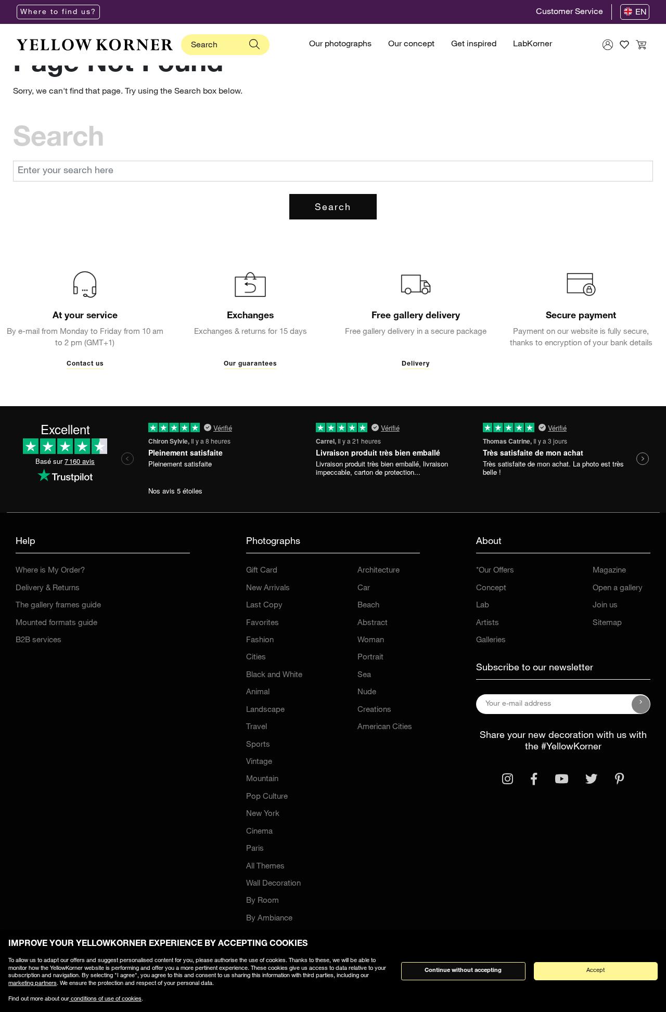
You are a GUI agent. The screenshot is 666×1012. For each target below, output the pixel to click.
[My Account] (607, 44)
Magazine (609, 571)
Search (333, 208)
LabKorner (532, 45)
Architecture (378, 571)
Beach (368, 605)
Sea (364, 675)
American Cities (384, 727)
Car (363, 588)
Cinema (259, 832)
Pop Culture (267, 797)
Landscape (265, 710)
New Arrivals (268, 588)
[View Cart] (641, 44)
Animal (258, 692)
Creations (374, 710)
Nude (366, 692)
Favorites (262, 623)
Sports (258, 745)
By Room (262, 901)
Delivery (416, 364)
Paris (255, 849)
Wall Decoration (273, 884)
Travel (256, 727)
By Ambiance (269, 919)
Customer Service (569, 12)
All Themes (265, 867)
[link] (95, 44)
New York (262, 814)
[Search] (254, 44)
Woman (370, 640)
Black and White (274, 675)
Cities (256, 657)
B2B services (38, 640)
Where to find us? (58, 12)
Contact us (85, 364)
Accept (595, 971)
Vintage (259, 762)
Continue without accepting (463, 971)
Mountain (262, 779)
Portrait (370, 657)
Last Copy (264, 605)
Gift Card (261, 571)
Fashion (260, 640)
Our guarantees (250, 364)
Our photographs (340, 45)
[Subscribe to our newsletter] (641, 704)
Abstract (372, 623)
